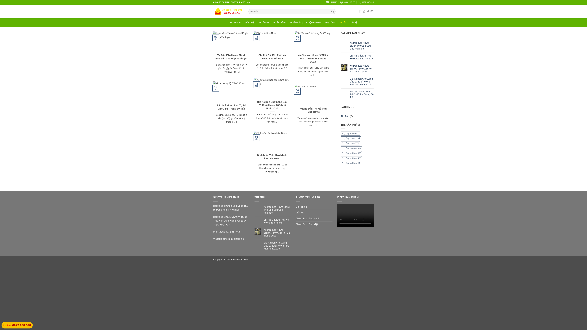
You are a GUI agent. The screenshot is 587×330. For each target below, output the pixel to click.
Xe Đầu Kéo (295, 22)
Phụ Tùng (330, 22)
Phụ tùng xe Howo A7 (351, 163)
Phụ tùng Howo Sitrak (351, 138)
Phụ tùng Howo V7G (350, 143)
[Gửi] (332, 11)
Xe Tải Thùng (279, 22)
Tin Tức (342, 22)
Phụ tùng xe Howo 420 (351, 158)
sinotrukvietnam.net (233, 238)
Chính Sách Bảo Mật (307, 224)
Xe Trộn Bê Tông (313, 22)
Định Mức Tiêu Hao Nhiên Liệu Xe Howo (272, 157)
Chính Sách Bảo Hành (307, 218)
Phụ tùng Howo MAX (350, 133)
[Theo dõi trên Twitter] (368, 11)
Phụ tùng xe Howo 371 (351, 148)
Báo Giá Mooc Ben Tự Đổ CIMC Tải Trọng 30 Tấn (231, 107)
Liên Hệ (353, 22)
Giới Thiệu (250, 22)
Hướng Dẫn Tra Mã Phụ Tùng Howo (313, 110)
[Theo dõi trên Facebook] (360, 11)
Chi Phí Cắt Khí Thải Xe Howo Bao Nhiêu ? (272, 57)
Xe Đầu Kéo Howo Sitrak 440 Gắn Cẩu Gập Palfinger (231, 57)
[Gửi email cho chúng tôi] (372, 11)
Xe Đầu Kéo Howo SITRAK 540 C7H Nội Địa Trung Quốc (313, 58)
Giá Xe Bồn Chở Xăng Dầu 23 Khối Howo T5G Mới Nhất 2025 (272, 105)
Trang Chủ (235, 22)
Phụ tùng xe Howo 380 (351, 153)
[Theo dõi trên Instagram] (364, 11)
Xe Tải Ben (264, 22)
